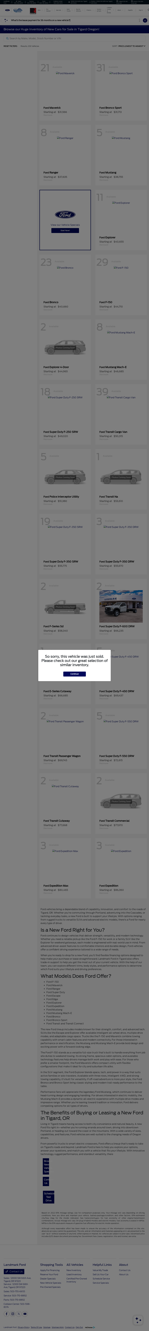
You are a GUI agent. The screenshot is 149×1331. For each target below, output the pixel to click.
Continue (74, 674)
